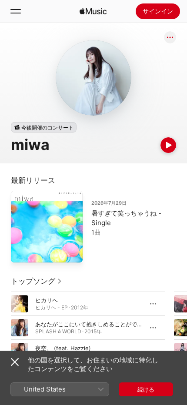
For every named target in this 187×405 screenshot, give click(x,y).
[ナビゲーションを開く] (15, 11)
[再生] (168, 145)
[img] (93, 11)
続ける (145, 389)
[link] (36, 281)
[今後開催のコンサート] (44, 127)
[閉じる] (15, 362)
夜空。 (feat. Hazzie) (63, 348)
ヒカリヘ (46, 300)
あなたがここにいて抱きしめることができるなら (97, 324)
